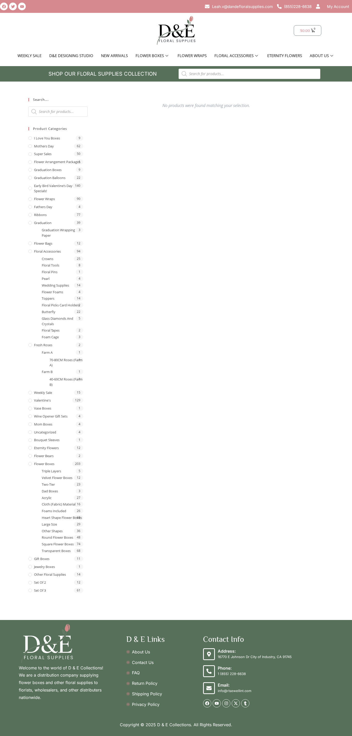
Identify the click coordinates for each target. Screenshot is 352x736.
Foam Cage (50, 337)
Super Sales (43, 154)
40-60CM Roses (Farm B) (65, 382)
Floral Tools (50, 265)
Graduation (43, 222)
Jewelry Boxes (44, 566)
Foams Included (54, 511)
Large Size (49, 524)
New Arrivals (114, 55)
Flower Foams (52, 292)
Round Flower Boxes (57, 537)
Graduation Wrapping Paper (58, 233)
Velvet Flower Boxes (57, 477)
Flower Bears (44, 456)
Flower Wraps (192, 55)
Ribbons (40, 214)
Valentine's (42, 400)
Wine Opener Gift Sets (51, 416)
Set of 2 (40, 582)
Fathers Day (43, 207)
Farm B (47, 371)
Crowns (47, 258)
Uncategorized (45, 432)
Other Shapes (52, 531)
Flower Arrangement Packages (57, 161)
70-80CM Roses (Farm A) (65, 363)
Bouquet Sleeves (47, 440)
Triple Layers (51, 471)
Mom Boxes (43, 424)
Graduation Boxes (48, 169)
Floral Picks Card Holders (61, 305)
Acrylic (47, 497)
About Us (319, 55)
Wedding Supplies (55, 285)
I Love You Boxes (47, 138)
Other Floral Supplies (50, 574)
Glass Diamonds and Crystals (57, 321)
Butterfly (48, 311)
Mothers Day (44, 146)
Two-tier (48, 484)
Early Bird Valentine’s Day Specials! (53, 188)
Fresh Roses (43, 345)
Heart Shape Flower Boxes (62, 517)
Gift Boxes (41, 558)
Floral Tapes (51, 330)
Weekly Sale (29, 55)
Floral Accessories (234, 55)
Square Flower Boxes (58, 544)
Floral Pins (49, 272)
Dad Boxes (50, 491)
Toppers (48, 298)
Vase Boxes (42, 408)
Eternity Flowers (284, 55)
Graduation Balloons (49, 177)
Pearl (45, 278)
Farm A (47, 352)
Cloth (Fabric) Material (59, 504)
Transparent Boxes (56, 550)
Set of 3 (40, 590)
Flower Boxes (150, 55)
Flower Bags (43, 243)
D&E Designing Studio (71, 55)
